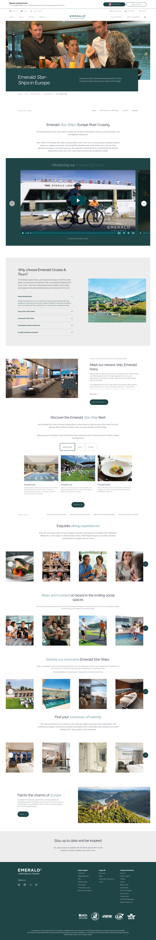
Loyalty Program (37, 11)
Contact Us (81, 873)
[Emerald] (78, 17)
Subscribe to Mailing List (106, 879)
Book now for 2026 (98, 402)
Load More (76, 504)
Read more (93, 394)
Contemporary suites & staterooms (29, 325)
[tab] (67, 447)
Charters (122, 879)
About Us (123, 873)
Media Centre (124, 885)
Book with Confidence (85, 890)
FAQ (79, 879)
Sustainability (124, 887)
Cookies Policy (124, 896)
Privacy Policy (124, 893)
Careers (122, 882)
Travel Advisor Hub (84, 887)
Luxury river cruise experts (26, 311)
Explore (21, 814)
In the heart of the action (26, 318)
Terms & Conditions (126, 890)
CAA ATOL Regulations (127, 899)
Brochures (14, 11)
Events (25, 11)
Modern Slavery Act (126, 902)
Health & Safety (82, 882)
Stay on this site (136, 4)
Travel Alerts (82, 885)
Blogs (101, 876)
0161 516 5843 (130, 11)
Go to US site (116, 4)
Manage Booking (116, 11)
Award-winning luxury (25, 296)
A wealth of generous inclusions (28, 332)
